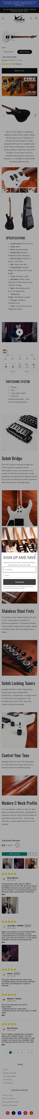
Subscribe (19, 582)
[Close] (35, 554)
